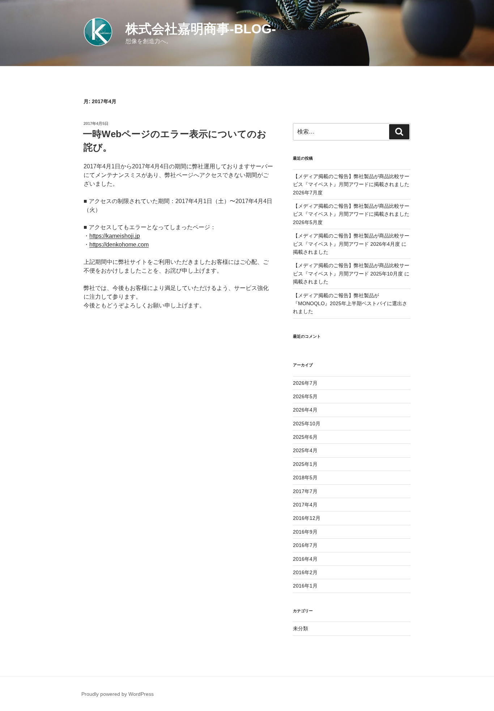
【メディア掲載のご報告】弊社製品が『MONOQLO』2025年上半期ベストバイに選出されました (350, 304)
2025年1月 (305, 464)
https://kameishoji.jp (114, 236)
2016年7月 (305, 545)
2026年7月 (305, 383)
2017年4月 (305, 505)
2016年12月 (306, 518)
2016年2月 (305, 572)
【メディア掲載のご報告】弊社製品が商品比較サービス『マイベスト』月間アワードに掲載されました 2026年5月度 (351, 214)
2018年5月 (305, 477)
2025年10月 (306, 423)
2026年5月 (305, 396)
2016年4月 (305, 559)
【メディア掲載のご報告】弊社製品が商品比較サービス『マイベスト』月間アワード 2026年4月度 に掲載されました (351, 244)
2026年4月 (305, 410)
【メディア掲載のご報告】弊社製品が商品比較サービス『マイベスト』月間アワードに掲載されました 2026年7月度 (351, 184)
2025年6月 (305, 437)
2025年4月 (305, 450)
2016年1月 (305, 586)
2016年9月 (305, 532)
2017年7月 (305, 491)
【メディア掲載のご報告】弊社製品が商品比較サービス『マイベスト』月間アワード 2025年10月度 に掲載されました (351, 273)
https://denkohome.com (119, 244)
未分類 (300, 628)
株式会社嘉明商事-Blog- (200, 28)
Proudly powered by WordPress (117, 694)
